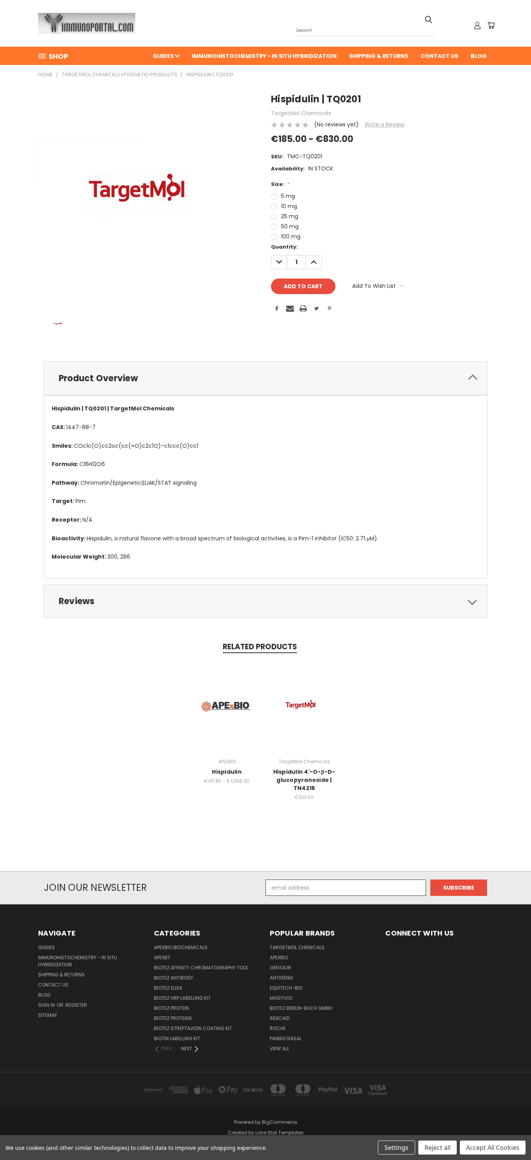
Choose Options (226, 713)
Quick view (227, 698)
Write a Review (384, 124)
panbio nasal (286, 1038)
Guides (164, 56)
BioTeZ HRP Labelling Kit (182, 998)
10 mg (289, 206)
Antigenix (281, 977)
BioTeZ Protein (171, 1008)
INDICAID (280, 1018)
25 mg (289, 216)
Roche (278, 1028)
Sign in (47, 1005)
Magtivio (281, 998)
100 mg (290, 236)
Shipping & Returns (378, 56)
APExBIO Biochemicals (181, 947)
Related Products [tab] (260, 646)
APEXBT (162, 957)
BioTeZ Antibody (173, 977)
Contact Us (439, 56)
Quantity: (284, 247)
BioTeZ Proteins (173, 1018)
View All (279, 1048)
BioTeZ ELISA (168, 988)
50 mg (290, 226)
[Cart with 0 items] (491, 25)
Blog (479, 56)
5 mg (288, 196)
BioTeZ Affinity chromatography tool (201, 967)
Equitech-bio (286, 988)
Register (76, 1005)
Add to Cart (304, 713)
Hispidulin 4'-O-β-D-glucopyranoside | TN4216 (304, 780)
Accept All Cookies (492, 1147)
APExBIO (279, 957)
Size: (280, 184)
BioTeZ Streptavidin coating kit (193, 1028)
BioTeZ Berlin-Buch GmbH (301, 1008)
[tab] (265, 378)
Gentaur (280, 967)
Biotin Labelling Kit (177, 1038)
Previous (510, 1135)
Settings (396, 1147)
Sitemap (47, 1015)
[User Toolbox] (477, 25)
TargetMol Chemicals (297, 947)
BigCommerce (279, 1122)
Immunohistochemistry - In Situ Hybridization (264, 56)
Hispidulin (227, 772)
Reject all (437, 1147)
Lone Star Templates (279, 1132)
